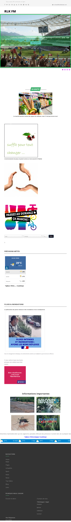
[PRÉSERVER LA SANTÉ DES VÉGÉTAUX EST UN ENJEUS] (48, 431)
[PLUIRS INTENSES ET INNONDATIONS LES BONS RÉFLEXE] (22, 413)
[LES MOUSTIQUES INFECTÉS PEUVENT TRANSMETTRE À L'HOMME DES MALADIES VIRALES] (23, 431)
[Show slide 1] (62, 69)
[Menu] (66, 20)
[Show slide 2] (65, 69)
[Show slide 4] (69, 69)
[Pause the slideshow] (65, 41)
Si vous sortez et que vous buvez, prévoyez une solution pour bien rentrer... (13, 362)
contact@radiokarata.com (60, 4)
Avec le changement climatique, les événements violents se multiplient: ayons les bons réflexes (29, 354)
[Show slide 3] (67, 69)
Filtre (51, 236)
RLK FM (10, 11)
